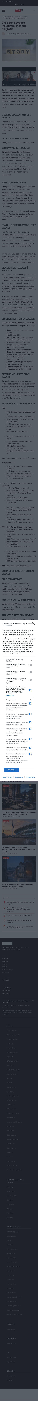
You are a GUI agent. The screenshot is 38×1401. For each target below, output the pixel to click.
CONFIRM (11, 770)
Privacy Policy (30, 777)
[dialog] (19, 700)
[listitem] (19, 660)
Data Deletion (7, 777)
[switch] (30, 665)
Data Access (19, 777)
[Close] (34, 624)
